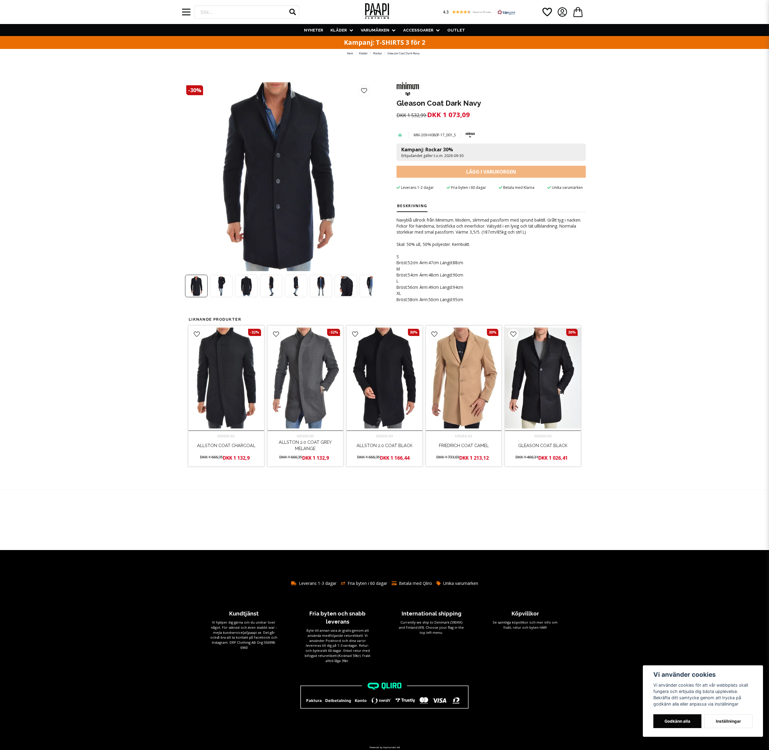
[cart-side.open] (578, 12)
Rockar (377, 53)
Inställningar (728, 721)
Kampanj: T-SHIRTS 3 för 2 (384, 42)
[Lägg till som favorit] (547, 12)
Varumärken (375, 30)
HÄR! (543, 627)
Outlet (456, 30)
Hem (350, 53)
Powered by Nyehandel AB (384, 747)
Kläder (338, 30)
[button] (292, 12)
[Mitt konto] (562, 12)
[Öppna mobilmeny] (186, 12)
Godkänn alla (677, 721)
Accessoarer (418, 30)
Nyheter (313, 30)
